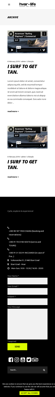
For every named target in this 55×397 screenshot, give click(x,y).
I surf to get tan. (22, 69)
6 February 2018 (13, 61)
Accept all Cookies (29, 393)
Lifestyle (30, 61)
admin (23, 61)
